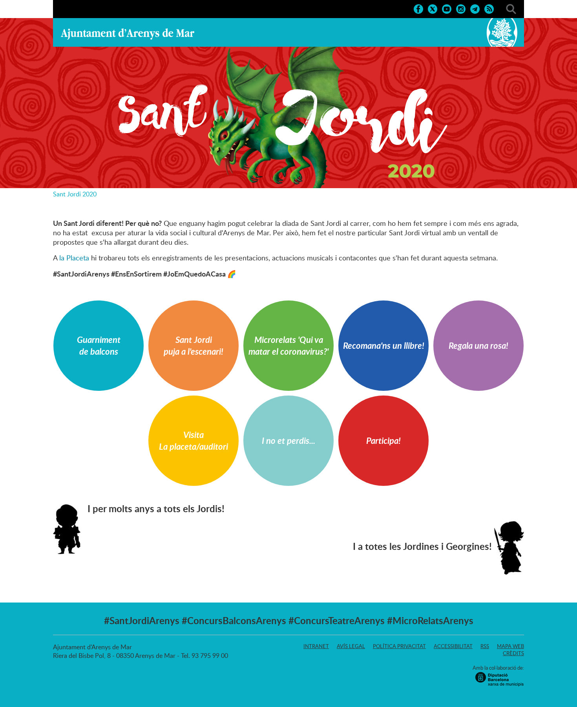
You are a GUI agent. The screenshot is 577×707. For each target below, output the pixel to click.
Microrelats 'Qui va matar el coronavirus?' (288, 345)
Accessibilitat (453, 646)
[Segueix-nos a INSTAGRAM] (461, 8)
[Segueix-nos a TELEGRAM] (475, 8)
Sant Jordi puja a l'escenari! (193, 345)
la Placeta (74, 257)
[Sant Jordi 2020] (288, 103)
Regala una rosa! (478, 345)
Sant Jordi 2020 (75, 194)
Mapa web (510, 646)
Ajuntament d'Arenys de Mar (127, 34)
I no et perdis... (288, 440)
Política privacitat (399, 646)
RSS (484, 646)
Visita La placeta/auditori (193, 440)
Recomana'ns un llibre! (383, 345)
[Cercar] (511, 8)
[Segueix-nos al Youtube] (447, 8)
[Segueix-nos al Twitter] (432, 8)
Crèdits (513, 653)
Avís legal (351, 646)
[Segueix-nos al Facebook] (418, 8)
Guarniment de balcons (99, 345)
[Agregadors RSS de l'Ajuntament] (489, 8)
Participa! (383, 440)
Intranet (316, 646)
